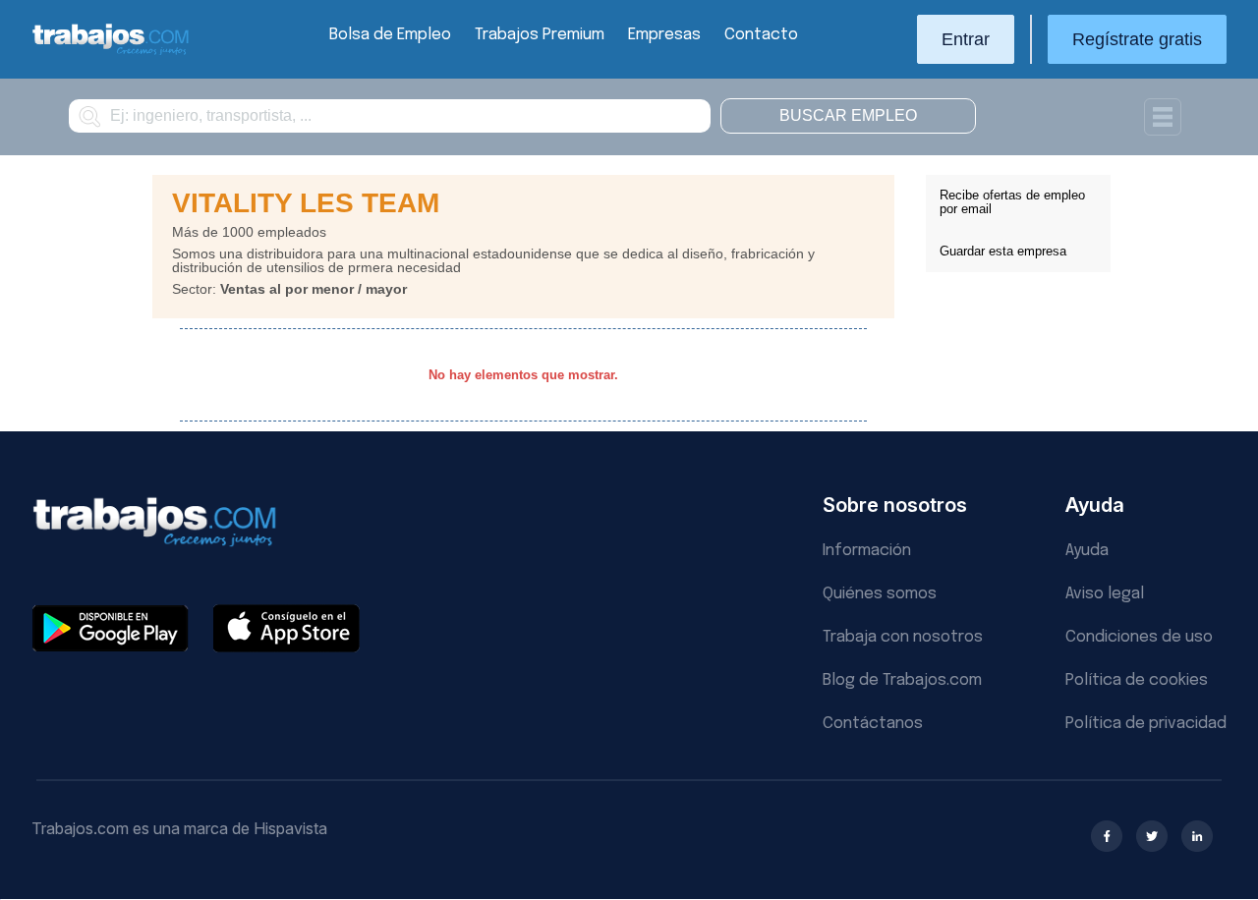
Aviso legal (1104, 594)
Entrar (966, 39)
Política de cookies (1136, 680)
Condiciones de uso (1139, 637)
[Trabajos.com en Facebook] (1106, 836)
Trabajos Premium (539, 35)
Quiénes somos (880, 594)
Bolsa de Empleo (390, 35)
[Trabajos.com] (111, 52)
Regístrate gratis (1137, 39)
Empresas (664, 35)
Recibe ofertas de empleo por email (1012, 202)
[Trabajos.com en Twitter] (1152, 836)
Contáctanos (873, 723)
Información (867, 550)
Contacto (761, 35)
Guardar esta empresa (1003, 251)
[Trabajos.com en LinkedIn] (1197, 836)
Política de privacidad (1146, 723)
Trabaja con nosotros (903, 637)
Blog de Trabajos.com (902, 680)
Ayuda (1087, 550)
